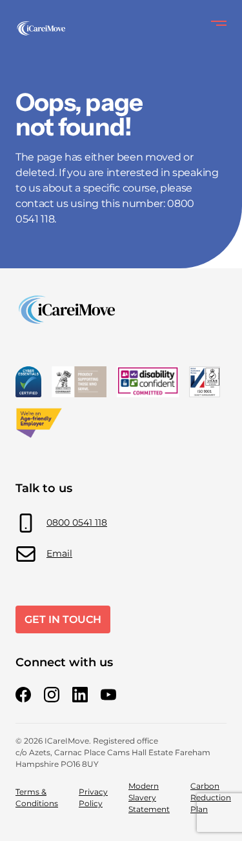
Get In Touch (63, 619)
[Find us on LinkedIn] (80, 694)
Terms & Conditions (36, 797)
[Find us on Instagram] (51, 694)
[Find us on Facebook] (23, 694)
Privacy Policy (93, 797)
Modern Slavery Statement (149, 797)
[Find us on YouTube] (108, 694)
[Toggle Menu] (219, 23)
